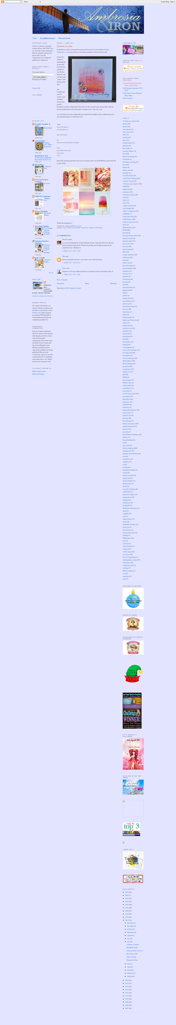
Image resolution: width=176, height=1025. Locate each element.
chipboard (126, 189)
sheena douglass (128, 481)
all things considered (129, 121)
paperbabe (126, 404)
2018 (127, 917)
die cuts (125, 246)
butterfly (125, 173)
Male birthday (127, 361)
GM (124, 293)
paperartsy (126, 402)
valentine (126, 543)
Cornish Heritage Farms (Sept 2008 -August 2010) (132, 84)
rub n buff (126, 445)
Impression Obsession (130, 320)
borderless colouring (129, 162)
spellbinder (126, 492)
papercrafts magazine (129, 410)
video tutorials (127, 546)
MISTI (125, 377)
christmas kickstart (129, 195)
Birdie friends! (48, 128)
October (130, 929)
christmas (126, 192)
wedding (125, 568)
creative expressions (129, 222)
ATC (124, 135)
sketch (125, 486)
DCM (64, 227)
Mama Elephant (128, 364)
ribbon (125, 437)
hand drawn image (129, 306)
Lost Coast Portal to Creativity (41, 180)
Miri (63, 256)
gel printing (126, 279)
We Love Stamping (41, 211)
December (130, 923)
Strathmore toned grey (130, 508)
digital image (127, 249)
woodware (126, 576)
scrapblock (126, 459)
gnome (125, 295)
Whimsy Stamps (128, 571)
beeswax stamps (128, 151)
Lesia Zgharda (127, 347)
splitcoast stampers (129, 494)
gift (124, 284)
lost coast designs (128, 358)
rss (123, 443)
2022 (127, 905)
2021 (127, 908)
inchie (125, 323)
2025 (127, 895)
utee (124, 541)
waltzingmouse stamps (130, 560)
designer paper (127, 241)
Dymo (125, 252)
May (129, 964)
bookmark (126, 159)
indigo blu (126, 325)
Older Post (113, 283)
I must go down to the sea (135, 951)
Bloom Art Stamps (129, 156)
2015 (127, 983)
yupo (124, 579)
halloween (126, 304)
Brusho (125, 167)
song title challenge (129, 489)
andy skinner (127, 129)
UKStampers (127, 538)
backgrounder (127, 143)
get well (125, 282)
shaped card (126, 478)
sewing (125, 473)
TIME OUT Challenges (43, 196)
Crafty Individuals (129, 216)
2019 (127, 914)
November (130, 926)
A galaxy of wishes (133, 944)
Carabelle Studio (128, 175)
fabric (124, 260)
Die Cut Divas (39, 164)
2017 (127, 920)
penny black (127, 413)
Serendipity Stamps (129, 470)
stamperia (126, 500)
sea (124, 464)
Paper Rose (126, 399)
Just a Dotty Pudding (42, 226)
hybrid (125, 315)
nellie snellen (127, 385)
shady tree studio (128, 475)
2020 (127, 911)
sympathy (126, 513)
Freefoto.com (36, 313)
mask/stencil (127, 369)
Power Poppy (127, 421)
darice (125, 225)
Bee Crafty (126, 148)
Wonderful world (132, 947)
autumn (125, 137)
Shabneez (65, 239)
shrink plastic (127, 483)
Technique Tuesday (129, 524)
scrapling (126, 462)
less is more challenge (130, 350)
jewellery (126, 331)
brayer (125, 165)
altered (125, 126)
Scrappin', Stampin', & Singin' (42, 125)
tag (124, 516)
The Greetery (127, 530)
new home (126, 391)
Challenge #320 (47, 199)
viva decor (126, 554)
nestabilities (127, 388)
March (129, 970)
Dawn (64, 268)
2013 (127, 989)
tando (124, 522)
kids (124, 339)
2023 (127, 901)
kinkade (125, 344)
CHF (124, 186)
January (130, 976)
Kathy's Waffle (40, 258)
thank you (126, 527)
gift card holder (128, 287)
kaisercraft (126, 334)
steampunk (126, 505)
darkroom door (127, 227)
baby (124, 140)
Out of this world (132, 954)
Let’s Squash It (127, 353)
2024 (127, 898)
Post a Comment (62, 280)
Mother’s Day (127, 383)
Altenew (125, 124)
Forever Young (131, 957)
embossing (126, 257)
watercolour (126, 562)
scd (124, 456)
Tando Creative (128, 98)
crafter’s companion (129, 211)
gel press (125, 276)
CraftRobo (126, 214)
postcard (125, 418)
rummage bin (127, 451)
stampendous (127, 497)
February (130, 973)
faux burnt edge (128, 265)
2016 (127, 980)
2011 (127, 996)
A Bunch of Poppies (47, 261)
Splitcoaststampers (38, 374)
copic (124, 203)
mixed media (127, 380)
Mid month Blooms (47, 214)
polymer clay (127, 415)
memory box (127, 372)
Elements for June (64, 46)
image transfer (127, 317)
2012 (127, 993)
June (129, 942)
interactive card (128, 328)
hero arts (125, 309)
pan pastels (126, 396)
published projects (129, 426)
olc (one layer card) (129, 393)
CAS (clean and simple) (130, 184)
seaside (125, 467)
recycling (126, 432)
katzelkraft (126, 336)
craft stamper (127, 208)
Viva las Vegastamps (129, 557)
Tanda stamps (127, 519)
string (124, 511)
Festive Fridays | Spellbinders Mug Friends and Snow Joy (43, 159)
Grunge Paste (127, 298)
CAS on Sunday (40, 141)
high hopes (126, 312)
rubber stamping (95, 227)
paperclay (126, 407)
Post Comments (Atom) (73, 288)
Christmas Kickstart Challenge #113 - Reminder (47, 248)
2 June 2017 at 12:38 (71, 251)
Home (35, 38)
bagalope (126, 145)
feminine (84, 227)
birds (124, 154)
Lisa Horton (126, 355)
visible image (127, 552)
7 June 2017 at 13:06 (71, 274)
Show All (51, 273)
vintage (125, 549)
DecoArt (125, 233)
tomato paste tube (128, 533)
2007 (127, 1008)
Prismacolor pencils (129, 424)
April (129, 967)
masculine (126, 366)
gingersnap (126, 290)
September (130, 932)
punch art (126, 429)
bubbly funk (127, 170)
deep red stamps (128, 238)
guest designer (127, 301)
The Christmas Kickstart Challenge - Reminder (48, 231)
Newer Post (60, 283)
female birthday (73, 227)
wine (124, 573)
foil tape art (126, 274)
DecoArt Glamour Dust (130, 235)
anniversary (126, 132)
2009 (127, 1002)
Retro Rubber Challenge (131, 434)
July (128, 938)
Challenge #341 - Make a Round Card (48, 144)
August (129, 935)
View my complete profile (42, 296)
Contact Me (36, 88)
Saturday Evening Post (130, 453)
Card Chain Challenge (130, 178)
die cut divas (127, 244)
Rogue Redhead (128, 440)
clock (124, 197)
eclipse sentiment (128, 254)
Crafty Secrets (127, 219)
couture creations (128, 205)
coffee (125, 200)
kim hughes (126, 342)
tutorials (125, 535)
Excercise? (47, 183)
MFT (124, 374)
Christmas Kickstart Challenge (41, 242)
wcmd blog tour (128, 565)
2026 (127, 892)
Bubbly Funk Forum (38, 371)
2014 (127, 986)
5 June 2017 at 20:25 (71, 263)
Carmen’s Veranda (128, 181)
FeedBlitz (43, 79)
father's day (126, 263)
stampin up (126, 502)
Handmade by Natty (41, 156)
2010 (127, 999)
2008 (127, 1005)
